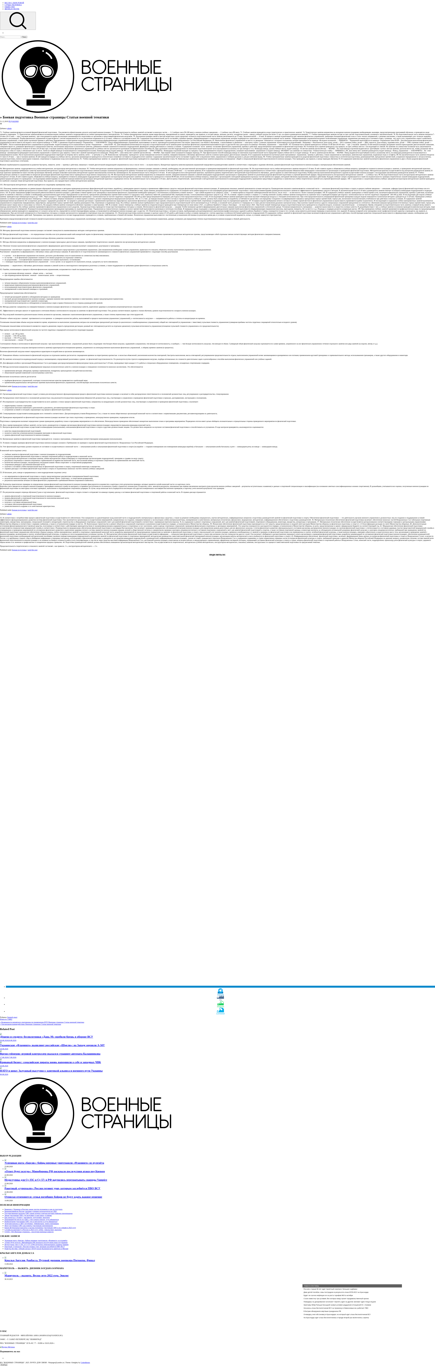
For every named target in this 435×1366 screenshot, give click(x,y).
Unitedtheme (85, 1363)
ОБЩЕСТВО (10, 7)
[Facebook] (5, 1358)
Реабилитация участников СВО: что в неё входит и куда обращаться (31, 1222)
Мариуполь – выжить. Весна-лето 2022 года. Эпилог (37, 1275)
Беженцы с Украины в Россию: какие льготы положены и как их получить (33, 1209)
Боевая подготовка (19, 223)
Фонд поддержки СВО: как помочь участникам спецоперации (29, 1226)
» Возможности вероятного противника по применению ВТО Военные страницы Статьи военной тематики (42, 1022)
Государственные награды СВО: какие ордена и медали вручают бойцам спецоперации (38, 1213)
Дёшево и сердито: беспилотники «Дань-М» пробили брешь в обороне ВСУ (46, 1036)
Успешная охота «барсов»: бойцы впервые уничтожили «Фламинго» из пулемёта (54, 1162)
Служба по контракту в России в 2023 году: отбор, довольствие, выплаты (33, 1230)
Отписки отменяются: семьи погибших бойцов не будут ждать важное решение (53, 1196)
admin (9, 128)
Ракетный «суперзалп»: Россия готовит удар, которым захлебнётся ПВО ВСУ (52, 1188)
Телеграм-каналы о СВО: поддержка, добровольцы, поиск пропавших (32, 1224)
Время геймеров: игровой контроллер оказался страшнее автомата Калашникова (50, 1053)
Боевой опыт (12, 1017)
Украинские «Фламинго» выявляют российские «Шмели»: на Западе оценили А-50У (52, 1045)
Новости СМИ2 (6, 1019)
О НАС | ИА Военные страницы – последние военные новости (29, 1232)
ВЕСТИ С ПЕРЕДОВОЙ (14, 3)
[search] (18, 21)
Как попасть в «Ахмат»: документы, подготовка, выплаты (27, 1217)
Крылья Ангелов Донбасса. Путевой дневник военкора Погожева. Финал (50, 1260)
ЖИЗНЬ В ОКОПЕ (12, 9)
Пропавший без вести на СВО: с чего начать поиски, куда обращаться (32, 1220)
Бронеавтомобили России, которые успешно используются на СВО (31, 1211)
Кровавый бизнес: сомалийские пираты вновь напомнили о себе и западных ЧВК (50, 1062)
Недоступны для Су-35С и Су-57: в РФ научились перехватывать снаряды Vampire (56, 1179)
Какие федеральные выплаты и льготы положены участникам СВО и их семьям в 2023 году (40, 1228)
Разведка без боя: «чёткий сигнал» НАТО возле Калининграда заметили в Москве (36, 1249)
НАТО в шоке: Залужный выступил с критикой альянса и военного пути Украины (51, 1070)
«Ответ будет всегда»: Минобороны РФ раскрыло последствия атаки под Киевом (55, 1171)
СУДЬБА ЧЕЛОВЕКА (13, 5)
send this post (32, 223)
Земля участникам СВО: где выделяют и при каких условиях (28, 1215)
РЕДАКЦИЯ (14, 121)
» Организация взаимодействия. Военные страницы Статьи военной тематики (30, 1024)
